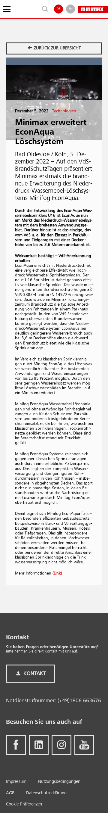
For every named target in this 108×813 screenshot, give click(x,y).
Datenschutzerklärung (46, 793)
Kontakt (34, 673)
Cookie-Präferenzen (24, 804)
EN (70, 9)
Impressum (16, 782)
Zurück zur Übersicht (57, 48)
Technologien (64, 111)
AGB (10, 793)
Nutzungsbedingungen (59, 782)
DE (58, 9)
